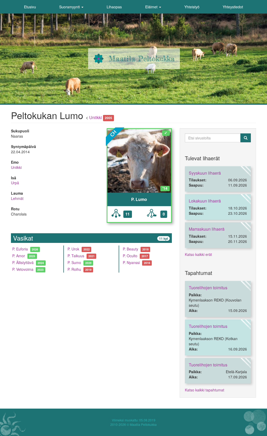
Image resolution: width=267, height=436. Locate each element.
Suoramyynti (70, 6)
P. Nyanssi (131, 262)
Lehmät (17, 198)
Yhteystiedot (233, 6)
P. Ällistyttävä (23, 262)
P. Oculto (130, 255)
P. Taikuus (76, 255)
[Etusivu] (98, 58)
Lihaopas (114, 6)
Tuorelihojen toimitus (208, 288)
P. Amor (18, 255)
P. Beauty (130, 248)
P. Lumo (139, 199)
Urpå (15, 182)
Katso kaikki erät (198, 254)
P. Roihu (74, 269)
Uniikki (95, 117)
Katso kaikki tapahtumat (204, 389)
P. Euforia (20, 248)
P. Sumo (74, 262)
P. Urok (73, 248)
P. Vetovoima (22, 269)
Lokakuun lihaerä (205, 201)
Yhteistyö (191, 6)
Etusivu (30, 6)
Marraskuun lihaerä (206, 229)
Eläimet (152, 6)
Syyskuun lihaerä (205, 173)
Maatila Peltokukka (142, 58)
